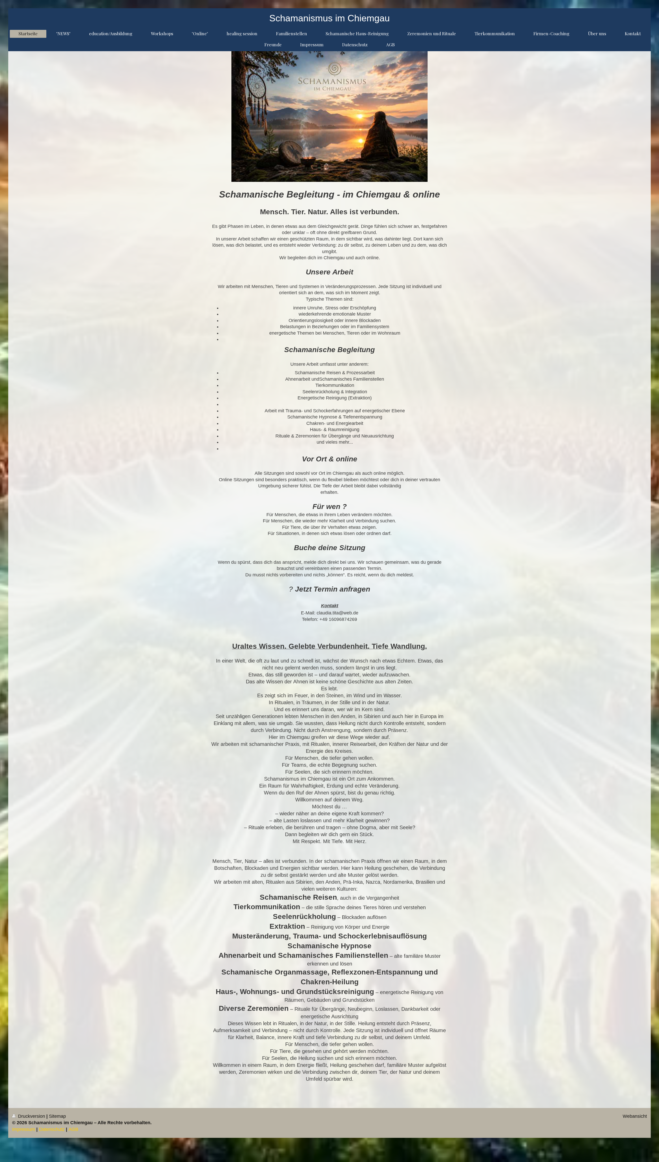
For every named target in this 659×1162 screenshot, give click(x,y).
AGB (73, 1129)
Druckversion (31, 1116)
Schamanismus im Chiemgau (329, 18)
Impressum (23, 1129)
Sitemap (57, 1116)
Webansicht (635, 1116)
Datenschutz (52, 1129)
